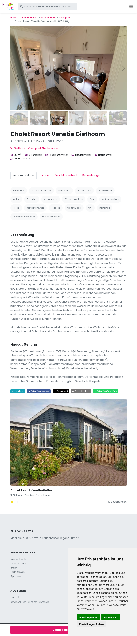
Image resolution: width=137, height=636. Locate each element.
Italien (14, 568)
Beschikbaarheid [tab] (66, 175)
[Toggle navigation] (131, 7)
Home (13, 17)
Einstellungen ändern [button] (91, 624)
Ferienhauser (29, 17)
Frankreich (17, 572)
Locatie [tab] (44, 175)
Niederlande (48, 17)
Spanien (15, 576)
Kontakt (15, 597)
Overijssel (64, 17)
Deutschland (18, 563)
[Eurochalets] (9, 6)
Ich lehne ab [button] (110, 617)
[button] (123, 68)
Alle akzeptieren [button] (88, 617)
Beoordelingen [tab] (91, 175)
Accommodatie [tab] (23, 175)
